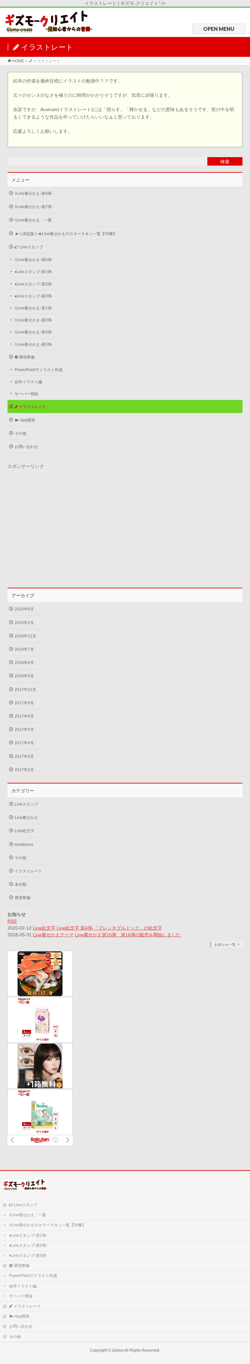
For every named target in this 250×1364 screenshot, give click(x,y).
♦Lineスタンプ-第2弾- (34, 284)
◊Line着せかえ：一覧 (33, 220)
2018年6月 (24, 662)
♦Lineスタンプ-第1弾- (34, 271)
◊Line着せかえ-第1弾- (34, 308)
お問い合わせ (26, 446)
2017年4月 (24, 743)
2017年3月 (24, 756)
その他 (20, 433)
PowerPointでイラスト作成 (38, 370)
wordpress (24, 844)
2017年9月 (24, 703)
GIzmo (117, 1350)
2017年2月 (24, 770)
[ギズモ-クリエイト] (49, 30)
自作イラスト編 (28, 382)
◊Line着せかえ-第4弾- (34, 193)
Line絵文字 (24, 831)
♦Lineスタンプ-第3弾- (34, 296)
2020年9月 (24, 609)
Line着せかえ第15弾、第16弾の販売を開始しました (128, 934)
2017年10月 (25, 689)
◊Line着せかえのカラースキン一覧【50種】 (47, 1225)
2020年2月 (24, 622)
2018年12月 (25, 636)
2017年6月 (24, 716)
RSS (12, 921)
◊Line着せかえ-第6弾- (34, 259)
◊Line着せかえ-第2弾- (34, 320)
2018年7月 (24, 649)
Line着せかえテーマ (53, 934)
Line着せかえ (26, 817)
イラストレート (32, 407)
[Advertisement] (125, 528)
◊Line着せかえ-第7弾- (34, 207)
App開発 (27, 420)
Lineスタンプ (31, 247)
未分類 (20, 884)
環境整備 (26, 357)
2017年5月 (24, 729)
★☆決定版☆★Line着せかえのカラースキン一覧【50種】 (66, 234)
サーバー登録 (26, 394)
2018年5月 (24, 676)
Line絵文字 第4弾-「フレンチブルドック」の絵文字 (109, 928)
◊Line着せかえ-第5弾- (34, 344)
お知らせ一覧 (225, 944)
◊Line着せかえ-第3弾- (34, 332)
